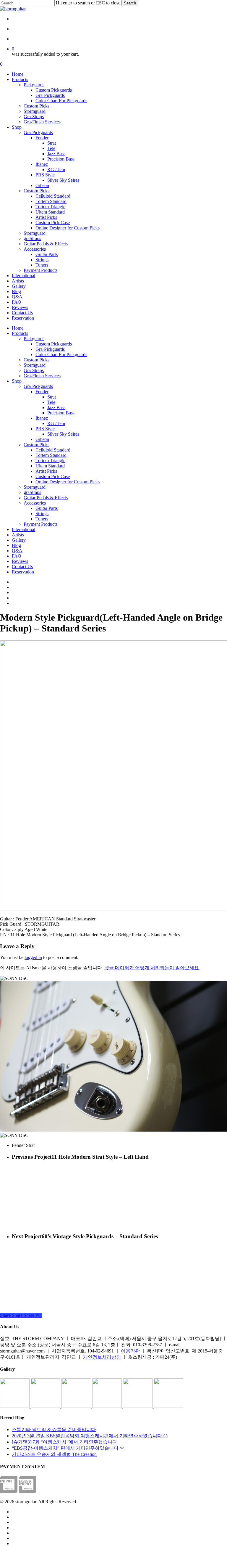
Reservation (23, 571)
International (23, 529)
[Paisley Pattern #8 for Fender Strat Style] (76, 1406)
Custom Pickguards (53, 343)
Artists (18, 534)
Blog (16, 545)
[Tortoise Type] (15, 1406)
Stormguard (35, 365)
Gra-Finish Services (42, 375)
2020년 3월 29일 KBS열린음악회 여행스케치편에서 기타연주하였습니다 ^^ (90, 1435)
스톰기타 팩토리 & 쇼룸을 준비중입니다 (54, 1429)
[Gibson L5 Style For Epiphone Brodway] (46, 1406)
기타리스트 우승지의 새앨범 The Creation (54, 1454)
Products (20, 333)
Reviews (20, 561)
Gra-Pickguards (50, 349)
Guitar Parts (46, 508)
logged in (33, 957)
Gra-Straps (34, 370)
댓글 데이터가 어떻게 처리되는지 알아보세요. (152, 967)
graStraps (32, 492)
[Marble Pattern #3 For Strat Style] (168, 1406)
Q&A (17, 550)
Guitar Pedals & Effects (46, 497)
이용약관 (130, 1350)
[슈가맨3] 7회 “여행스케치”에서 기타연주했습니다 (64, 1441)
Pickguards (34, 338)
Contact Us (22, 566)
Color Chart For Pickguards (61, 354)
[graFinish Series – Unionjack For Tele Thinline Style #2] (138, 1406)
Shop (17, 380)
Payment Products (40, 524)
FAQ (16, 555)
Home (17, 327)
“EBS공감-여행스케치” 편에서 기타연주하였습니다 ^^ (68, 1448)
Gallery (19, 540)
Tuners (41, 518)
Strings (41, 513)
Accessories (35, 502)
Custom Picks (36, 359)
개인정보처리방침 (102, 1357)
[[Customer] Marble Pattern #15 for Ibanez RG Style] (107, 1406)
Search (130, 3)
